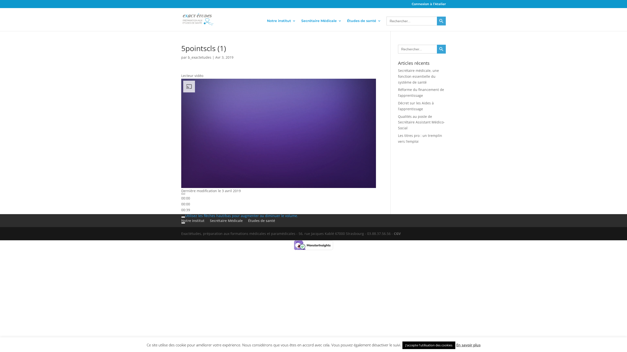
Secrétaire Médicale (319, 21)
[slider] (185, 204)
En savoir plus (468, 344)
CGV (397, 233)
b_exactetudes (199, 57)
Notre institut (279, 21)
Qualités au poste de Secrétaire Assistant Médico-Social (421, 122)
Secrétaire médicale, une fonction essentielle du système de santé (418, 76)
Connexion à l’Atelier (429, 4)
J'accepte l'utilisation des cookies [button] (428, 345)
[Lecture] (183, 194)
